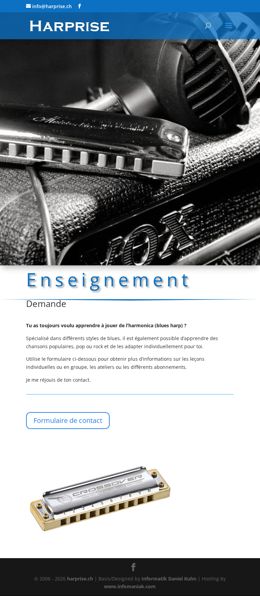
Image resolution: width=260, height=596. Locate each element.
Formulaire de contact (68, 420)
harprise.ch (80, 578)
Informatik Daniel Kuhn (169, 578)
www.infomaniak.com (130, 586)
